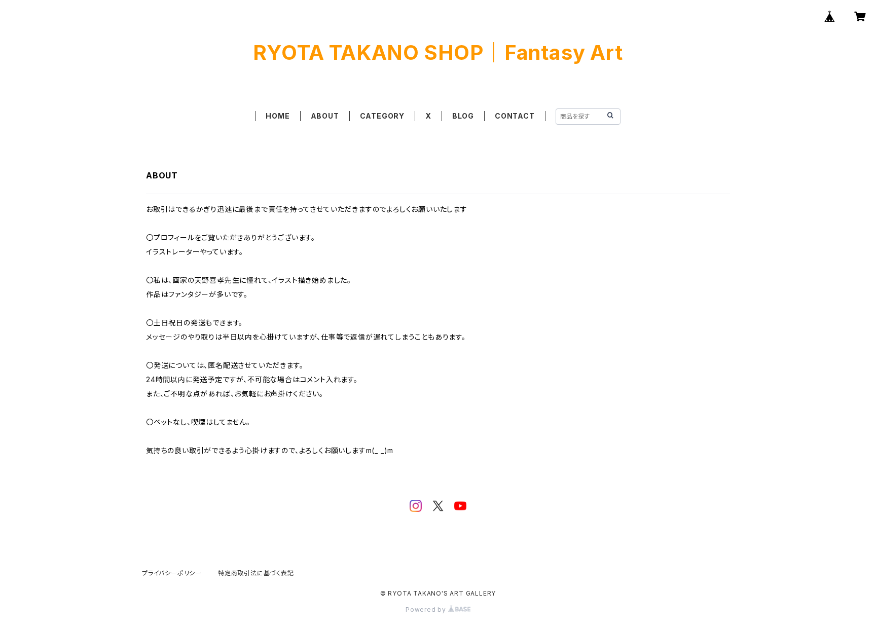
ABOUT (325, 116)
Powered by (427, 609)
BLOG (463, 116)
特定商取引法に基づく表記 (256, 573)
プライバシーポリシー (172, 573)
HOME (277, 116)
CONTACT (515, 116)
